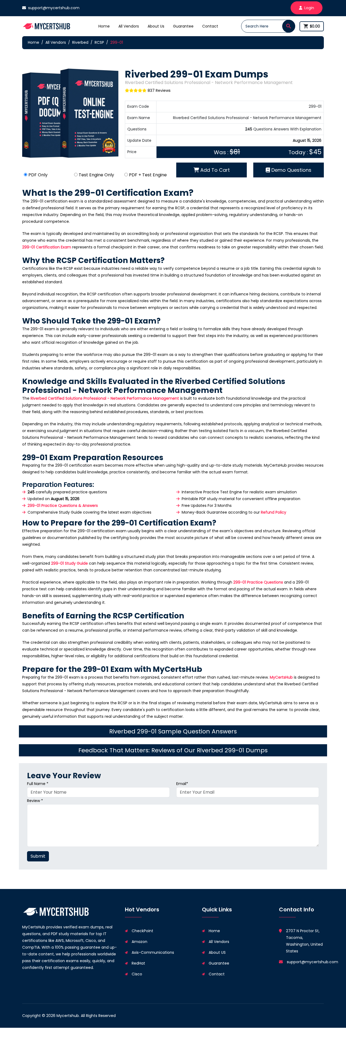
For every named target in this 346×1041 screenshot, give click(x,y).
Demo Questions (290, 170)
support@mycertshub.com (53, 8)
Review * (35, 800)
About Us (156, 26)
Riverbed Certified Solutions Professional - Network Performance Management (105, 398)
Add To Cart (214, 170)
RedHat (138, 963)
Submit (38, 856)
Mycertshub (67, 1015)
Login (309, 8)
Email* (182, 783)
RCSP (99, 42)
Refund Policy (273, 512)
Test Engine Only (96, 174)
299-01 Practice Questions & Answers (63, 505)
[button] (288, 26)
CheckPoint (142, 931)
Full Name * (37, 783)
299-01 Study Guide (69, 563)
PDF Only (38, 174)
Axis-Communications (153, 952)
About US (217, 952)
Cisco (137, 974)
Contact (210, 26)
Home (104, 26)
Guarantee (183, 26)
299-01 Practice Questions (258, 582)
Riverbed (80, 42)
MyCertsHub (281, 677)
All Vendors (128, 26)
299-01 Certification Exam (46, 247)
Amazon (139, 941)
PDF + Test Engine (148, 174)
